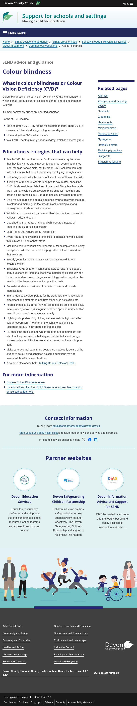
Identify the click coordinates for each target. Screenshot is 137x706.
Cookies (23, 702)
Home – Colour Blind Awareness (26, 382)
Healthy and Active (13, 647)
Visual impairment (13, 45)
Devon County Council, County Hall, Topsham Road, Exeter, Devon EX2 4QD (45, 673)
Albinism (103, 95)
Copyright (36, 702)
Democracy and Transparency (71, 633)
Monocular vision (108, 133)
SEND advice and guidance (31, 41)
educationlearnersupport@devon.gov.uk (76, 426)
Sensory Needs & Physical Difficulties (104, 41)
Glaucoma (104, 117)
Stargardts (104, 156)
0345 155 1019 (42, 697)
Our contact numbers (106, 673)
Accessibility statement (81, 702)
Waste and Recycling (66, 661)
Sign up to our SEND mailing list (38, 433)
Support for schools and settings (64, 18)
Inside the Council (64, 647)
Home (6, 41)
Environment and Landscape (70, 640)
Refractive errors (107, 145)
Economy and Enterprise (16, 640)
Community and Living (15, 633)
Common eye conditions (43, 45)
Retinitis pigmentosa (110, 150)
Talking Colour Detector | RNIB (57, 363)
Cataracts (103, 111)
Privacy (48, 702)
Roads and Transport (14, 661)
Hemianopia (105, 122)
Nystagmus (104, 139)
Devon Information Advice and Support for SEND (112, 501)
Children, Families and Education (72, 626)
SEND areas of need (64, 41)
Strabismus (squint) (109, 161)
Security (60, 702)
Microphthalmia (107, 128)
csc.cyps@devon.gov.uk (18, 697)
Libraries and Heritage (15, 654)
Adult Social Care (12, 626)
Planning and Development (69, 654)
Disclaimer (10, 702)
